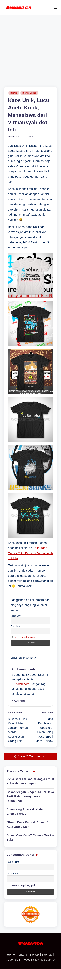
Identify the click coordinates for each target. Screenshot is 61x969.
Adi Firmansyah (23, 669)
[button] (18, 701)
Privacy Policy (30, 959)
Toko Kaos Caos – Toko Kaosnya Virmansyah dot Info (30, 553)
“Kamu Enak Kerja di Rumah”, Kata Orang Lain (28, 824)
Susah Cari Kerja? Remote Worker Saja (30, 837)
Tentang (22, 954)
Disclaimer (48, 959)
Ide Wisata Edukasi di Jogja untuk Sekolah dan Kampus (30, 781)
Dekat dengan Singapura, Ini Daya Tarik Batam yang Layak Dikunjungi (30, 796)
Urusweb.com (20, 684)
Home (11, 954)
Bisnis (13, 93)
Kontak (34, 954)
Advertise (12, 959)
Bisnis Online (29, 93)
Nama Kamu (16, 616)
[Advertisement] (30, 47)
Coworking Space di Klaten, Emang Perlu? (26, 811)
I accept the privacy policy (25, 637)
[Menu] (55, 8)
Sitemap (47, 954)
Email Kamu (16, 626)
